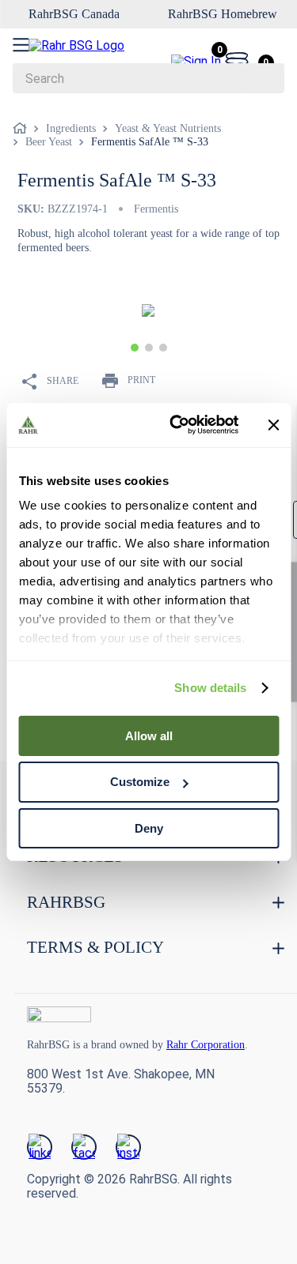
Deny (149, 828)
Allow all (149, 735)
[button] (135, 347)
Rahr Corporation (234, 1043)
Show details (210, 687)
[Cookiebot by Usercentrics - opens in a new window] (177, 425)
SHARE (62, 380)
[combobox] (148, 78)
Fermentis (159, 208)
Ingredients (71, 128)
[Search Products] (264, 78)
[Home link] (23, 129)
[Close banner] (273, 425)
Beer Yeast (48, 142)
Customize (139, 781)
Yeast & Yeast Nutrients (168, 128)
